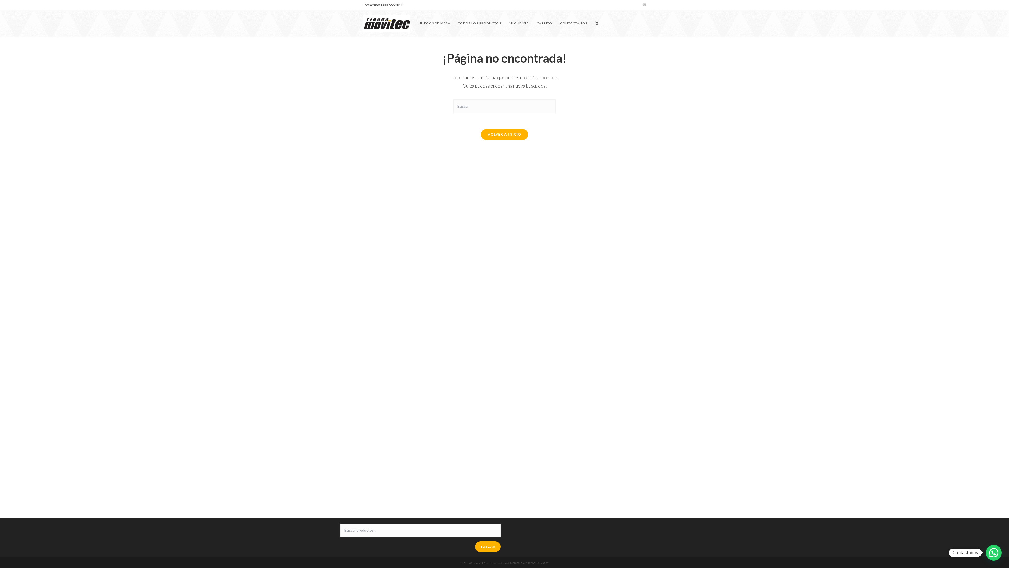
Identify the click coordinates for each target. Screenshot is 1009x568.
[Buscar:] (504, 106)
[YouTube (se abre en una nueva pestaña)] (638, 5)
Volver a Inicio (504, 134)
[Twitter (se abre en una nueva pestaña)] (620, 5)
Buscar (487, 547)
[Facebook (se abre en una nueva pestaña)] (626, 5)
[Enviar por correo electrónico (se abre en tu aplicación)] (643, 5)
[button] (994, 553)
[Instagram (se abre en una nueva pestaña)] (632, 5)
